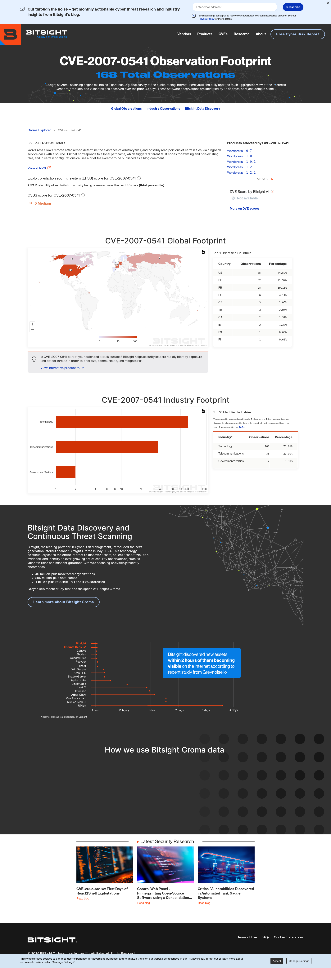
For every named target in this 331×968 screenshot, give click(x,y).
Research (242, 34)
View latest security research (58, 795)
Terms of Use (247, 937)
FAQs (241, 427)
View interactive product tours (62, 368)
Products (204, 34)
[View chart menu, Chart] (204, 252)
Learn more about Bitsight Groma (63, 602)
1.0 (249, 156)
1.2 (249, 167)
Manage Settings (299, 960)
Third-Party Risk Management (153, 806)
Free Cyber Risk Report (297, 34)
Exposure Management (147, 799)
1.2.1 (251, 172)
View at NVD (37, 168)
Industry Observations (163, 108)
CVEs (223, 34)
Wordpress (235, 151)
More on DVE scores (245, 208)
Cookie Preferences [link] (288, 937)
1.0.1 (251, 161)
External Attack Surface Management (253, 799)
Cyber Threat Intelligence (149, 813)
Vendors (184, 34)
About (261, 34)
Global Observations (126, 108)
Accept (277, 960)
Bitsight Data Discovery (202, 108)
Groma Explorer (39, 130)
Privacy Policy (206, 18)
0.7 (249, 151)
